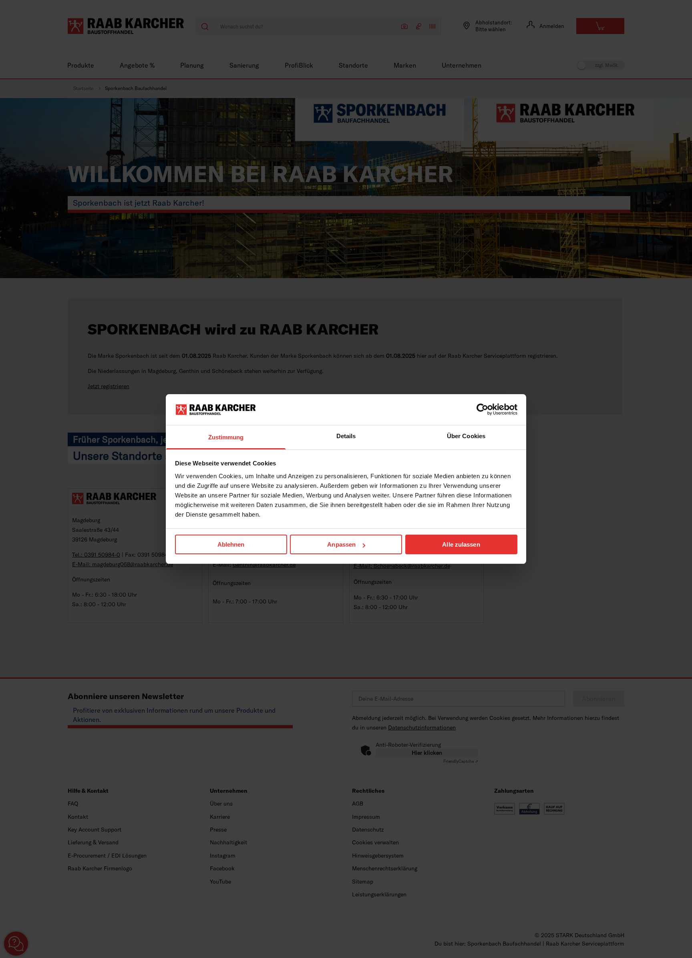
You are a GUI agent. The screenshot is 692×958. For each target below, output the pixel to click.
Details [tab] (346, 436)
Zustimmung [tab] (226, 437)
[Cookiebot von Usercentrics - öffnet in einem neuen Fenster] (482, 409)
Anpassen (341, 544)
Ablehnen (231, 544)
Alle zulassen (461, 544)
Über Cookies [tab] (466, 436)
